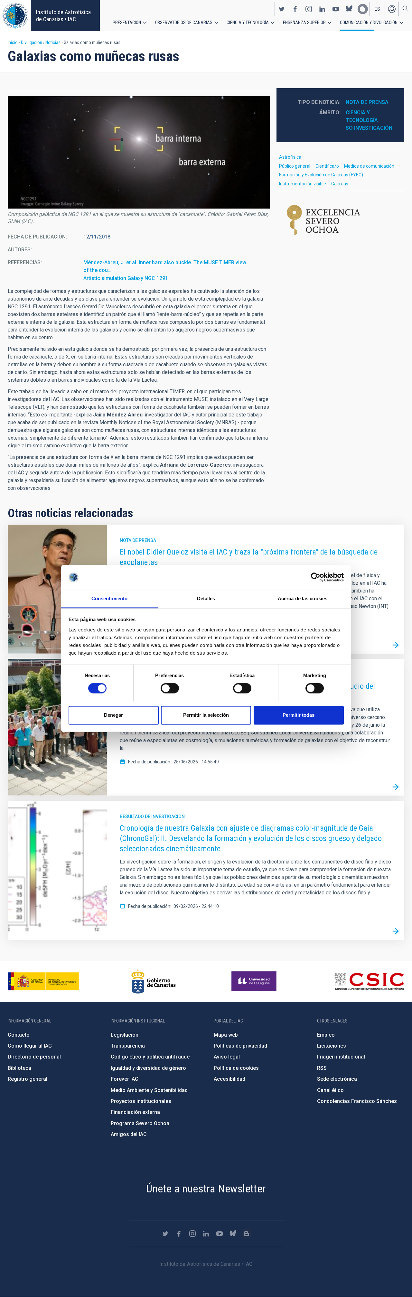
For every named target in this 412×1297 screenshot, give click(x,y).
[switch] (170, 688)
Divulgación (31, 42)
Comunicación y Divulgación (369, 22)
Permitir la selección (206, 715)
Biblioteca (19, 1068)
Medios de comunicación (369, 166)
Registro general (27, 1079)
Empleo (326, 1035)
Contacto (19, 1035)
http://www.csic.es (369, 981)
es (377, 9)
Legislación (124, 1035)
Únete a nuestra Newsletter (206, 1188)
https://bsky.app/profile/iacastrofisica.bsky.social (349, 9)
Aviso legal (227, 1057)
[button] (139, 152)
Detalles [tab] (206, 598)
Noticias (53, 42)
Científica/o (327, 166)
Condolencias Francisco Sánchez (357, 1101)
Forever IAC (124, 1079)
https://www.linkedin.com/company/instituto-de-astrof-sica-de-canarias (322, 9)
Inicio (13, 42)
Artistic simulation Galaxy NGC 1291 (125, 278)
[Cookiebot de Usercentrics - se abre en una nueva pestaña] (315, 577)
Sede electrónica (337, 1079)
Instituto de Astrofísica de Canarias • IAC (63, 16)
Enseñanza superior (304, 22)
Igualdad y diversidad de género (148, 1068)
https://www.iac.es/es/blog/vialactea (363, 9)
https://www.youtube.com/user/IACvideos (335, 9)
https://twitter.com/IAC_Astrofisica (281, 9)
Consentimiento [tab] (109, 598)
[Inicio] (15, 15)
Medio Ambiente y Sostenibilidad (149, 1090)
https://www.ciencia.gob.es (43, 981)
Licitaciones (331, 1046)
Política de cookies (236, 1068)
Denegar (113, 715)
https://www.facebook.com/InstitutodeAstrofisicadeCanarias (295, 9)
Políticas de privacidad (240, 1046)
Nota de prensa (367, 102)
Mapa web (226, 1035)
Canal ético (330, 1090)
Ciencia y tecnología (248, 22)
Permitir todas (298, 715)
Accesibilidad (229, 1079)
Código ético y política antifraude (150, 1057)
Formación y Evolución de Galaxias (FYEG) (321, 174)
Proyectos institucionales (141, 1101)
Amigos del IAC (129, 1134)
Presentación (127, 22)
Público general (294, 166)
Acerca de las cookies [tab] (302, 598)
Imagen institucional (341, 1057)
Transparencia (128, 1046)
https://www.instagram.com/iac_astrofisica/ (308, 9)
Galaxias (339, 183)
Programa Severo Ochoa (140, 1123)
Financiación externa (135, 1112)
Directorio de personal (34, 1057)
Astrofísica (290, 157)
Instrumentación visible (302, 183)
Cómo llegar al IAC (30, 1046)
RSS (322, 1068)
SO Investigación (369, 128)
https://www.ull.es (255, 981)
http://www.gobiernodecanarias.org (153, 981)
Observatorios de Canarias (183, 22)
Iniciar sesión (391, 9)
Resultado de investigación (152, 816)
